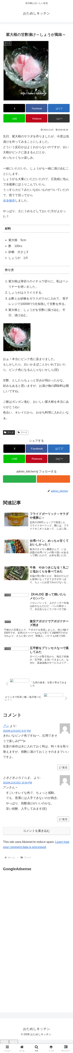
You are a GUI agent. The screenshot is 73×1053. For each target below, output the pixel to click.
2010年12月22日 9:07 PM (17, 731)
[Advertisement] (34, 909)
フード (10, 432)
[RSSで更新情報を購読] (53, 479)
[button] (59, 118)
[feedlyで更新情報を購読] (19, 479)
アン (6, 725)
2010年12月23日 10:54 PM (17, 782)
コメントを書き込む (36, 830)
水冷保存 (9, 200)
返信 (64, 767)
